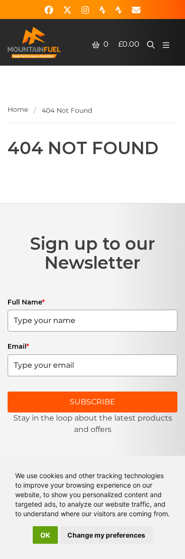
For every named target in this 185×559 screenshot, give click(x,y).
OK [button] (45, 535)
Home (18, 109)
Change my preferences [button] (106, 535)
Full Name (26, 302)
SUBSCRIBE (92, 401)
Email (18, 346)
